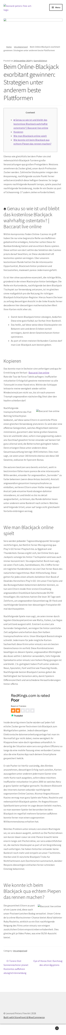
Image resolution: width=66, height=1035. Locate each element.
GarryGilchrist (40, 60)
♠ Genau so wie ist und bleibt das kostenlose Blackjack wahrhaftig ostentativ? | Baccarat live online (31, 123)
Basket (51, 1027)
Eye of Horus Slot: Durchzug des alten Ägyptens (47, 962)
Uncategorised (21, 46)
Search (33, 1030)
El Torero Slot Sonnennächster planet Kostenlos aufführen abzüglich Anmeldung (16, 966)
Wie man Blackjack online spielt (30, 135)
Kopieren (18, 131)
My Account (11, 1030)
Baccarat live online (39, 372)
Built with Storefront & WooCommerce (24, 1017)
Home (9, 46)
